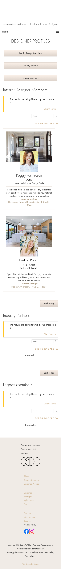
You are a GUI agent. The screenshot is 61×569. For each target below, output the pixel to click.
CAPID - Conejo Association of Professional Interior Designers (30, 13)
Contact (27, 513)
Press (26, 504)
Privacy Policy (30, 524)
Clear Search (50, 108)
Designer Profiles (31, 483)
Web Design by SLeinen (30, 564)
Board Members (31, 479)
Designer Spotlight (29, 198)
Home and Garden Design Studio (23, 202)
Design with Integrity (20, 286)
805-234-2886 (39, 286)
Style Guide (29, 500)
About (26, 476)
